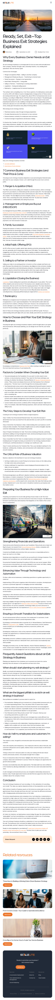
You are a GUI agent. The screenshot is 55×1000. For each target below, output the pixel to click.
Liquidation (6, 282)
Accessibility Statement (26, 993)
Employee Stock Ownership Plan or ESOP (15, 212)
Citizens (48, 645)
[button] (50, 2)
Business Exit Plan (25, 366)
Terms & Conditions (40, 993)
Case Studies (42, 978)
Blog (40, 975)
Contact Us (32, 978)
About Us (31, 975)
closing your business (44, 291)
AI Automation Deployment (17, 975)
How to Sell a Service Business (37, 607)
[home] (8, 2)
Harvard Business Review (29, 547)
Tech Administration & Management (15, 978)
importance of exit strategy (13, 166)
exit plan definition (10, 164)
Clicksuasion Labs (13, 624)
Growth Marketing (14, 982)
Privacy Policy (13, 993)
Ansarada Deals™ (40, 195)
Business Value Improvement (30, 603)
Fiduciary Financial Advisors (42, 380)
